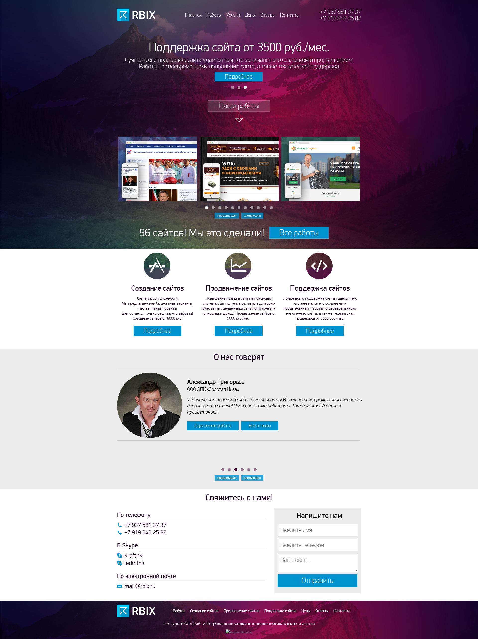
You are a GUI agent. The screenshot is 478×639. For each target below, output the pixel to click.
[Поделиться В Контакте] (151, 194)
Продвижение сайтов (241, 610)
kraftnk (133, 555)
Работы (214, 15)
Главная (193, 15)
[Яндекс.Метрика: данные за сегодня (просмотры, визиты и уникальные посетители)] (239, 632)
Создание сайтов (204, 610)
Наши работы (239, 106)
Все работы (299, 232)
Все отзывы (260, 425)
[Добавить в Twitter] (159, 194)
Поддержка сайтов (280, 610)
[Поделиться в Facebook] (166, 194)
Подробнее (239, 76)
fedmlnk (134, 563)
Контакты (289, 15)
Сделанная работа (213, 425)
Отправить (317, 580)
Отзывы (267, 15)
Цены (250, 15)
